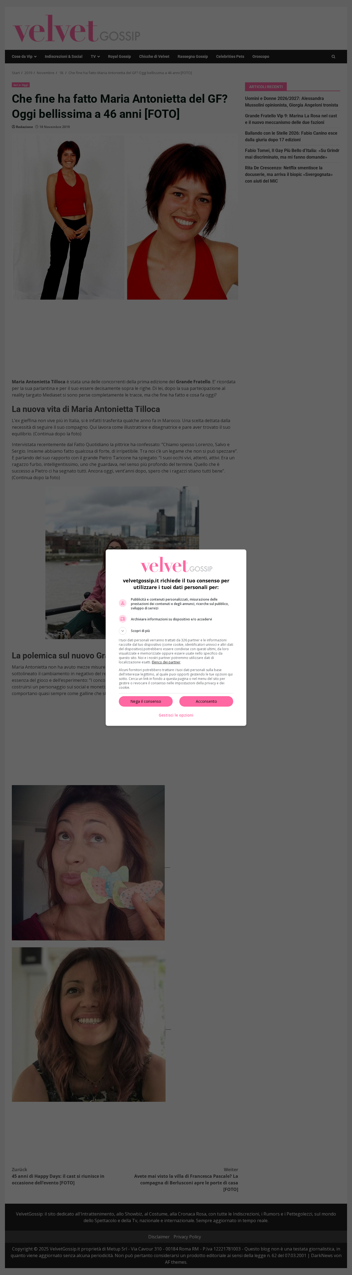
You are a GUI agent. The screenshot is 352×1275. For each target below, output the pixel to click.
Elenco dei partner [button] (166, 662)
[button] (176, 631)
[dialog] (176, 637)
